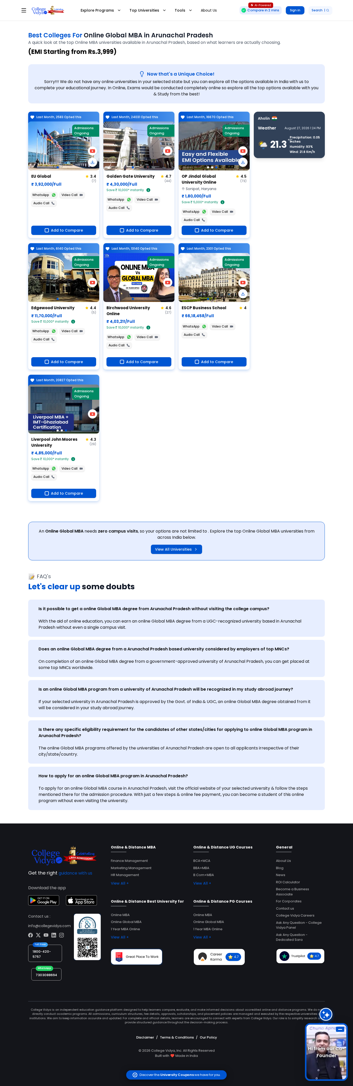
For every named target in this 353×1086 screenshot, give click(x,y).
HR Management (125, 874)
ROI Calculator (288, 882)
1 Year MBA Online (125, 929)
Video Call (70, 195)
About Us (209, 10)
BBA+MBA (201, 867)
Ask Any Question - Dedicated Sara (292, 937)
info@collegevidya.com (49, 925)
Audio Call (41, 203)
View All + (120, 883)
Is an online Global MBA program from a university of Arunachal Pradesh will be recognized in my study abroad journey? (166, 689)
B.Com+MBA (203, 874)
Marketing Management (131, 867)
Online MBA (120, 914)
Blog (279, 867)
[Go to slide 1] (58, 167)
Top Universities (144, 10)
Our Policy (208, 1037)
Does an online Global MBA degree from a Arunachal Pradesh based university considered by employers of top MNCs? (164, 649)
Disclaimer (145, 1037)
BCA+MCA (201, 860)
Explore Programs (97, 10)
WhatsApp (40, 195)
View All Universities (173, 549)
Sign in (295, 10)
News (280, 874)
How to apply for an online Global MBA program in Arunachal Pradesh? (113, 776)
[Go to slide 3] (216, 167)
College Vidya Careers (295, 915)
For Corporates (289, 901)
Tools (180, 10)
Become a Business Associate (292, 892)
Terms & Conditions (177, 1037)
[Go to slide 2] (212, 167)
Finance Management (129, 860)
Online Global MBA (126, 921)
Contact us (285, 908)
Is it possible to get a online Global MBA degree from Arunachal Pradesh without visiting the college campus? (154, 609)
